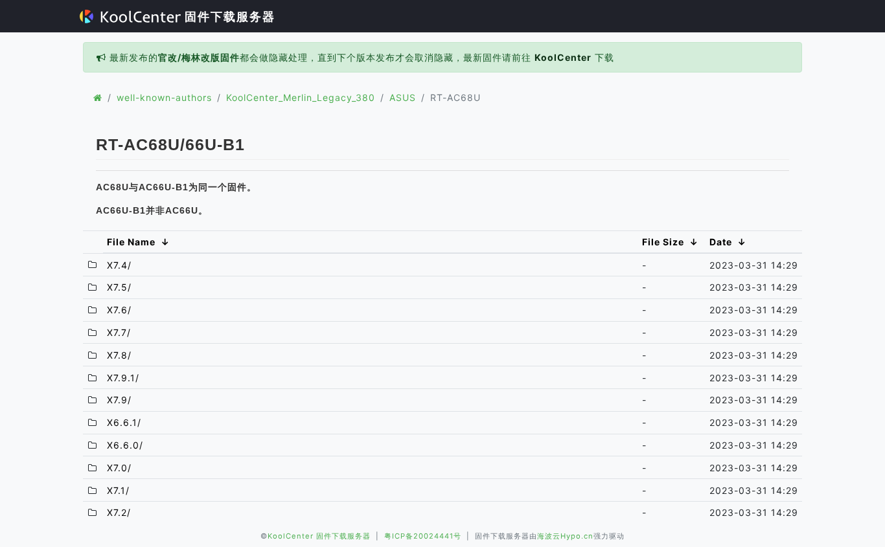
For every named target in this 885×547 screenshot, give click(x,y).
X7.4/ (119, 265)
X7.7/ (119, 332)
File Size (663, 241)
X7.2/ (119, 512)
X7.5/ (119, 287)
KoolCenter (563, 57)
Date (720, 241)
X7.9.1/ (123, 377)
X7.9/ (119, 399)
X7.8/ (119, 355)
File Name (131, 241)
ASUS (402, 97)
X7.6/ (119, 309)
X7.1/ (118, 490)
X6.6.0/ (125, 445)
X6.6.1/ (124, 422)
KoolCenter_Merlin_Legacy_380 (300, 97)
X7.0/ (119, 467)
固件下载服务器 (228, 16)
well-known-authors (164, 97)
